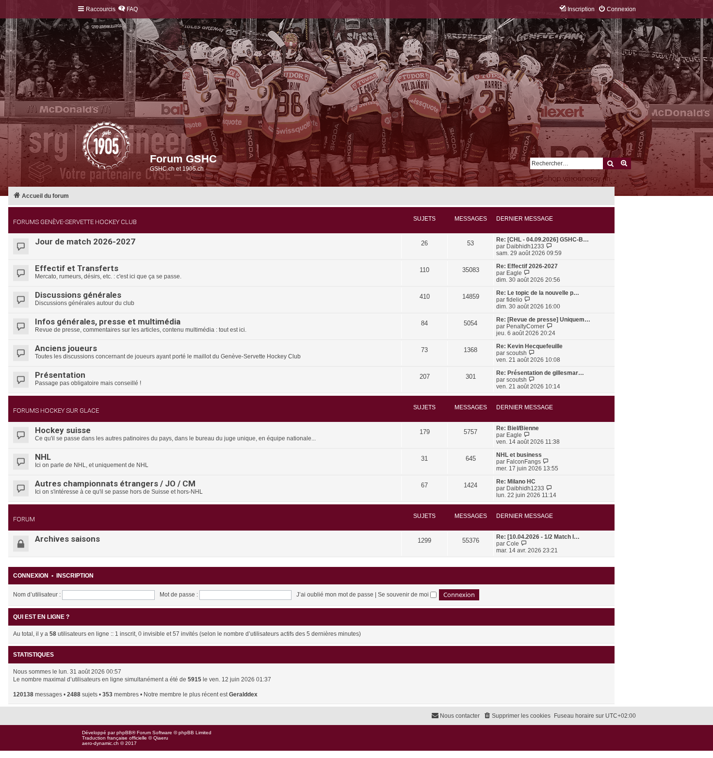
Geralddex (243, 694)
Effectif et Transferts (76, 268)
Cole (512, 543)
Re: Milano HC (515, 481)
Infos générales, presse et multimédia (107, 321)
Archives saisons (67, 539)
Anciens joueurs (66, 348)
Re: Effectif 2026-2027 (527, 266)
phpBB (124, 732)
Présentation (60, 375)
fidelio (514, 299)
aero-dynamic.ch (100, 743)
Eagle (514, 273)
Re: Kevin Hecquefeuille (529, 346)
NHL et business (519, 455)
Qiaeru (160, 738)
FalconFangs (523, 461)
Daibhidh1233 (525, 246)
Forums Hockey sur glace (56, 410)
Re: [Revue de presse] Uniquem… (543, 319)
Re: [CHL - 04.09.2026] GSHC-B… (542, 239)
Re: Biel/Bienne (517, 428)
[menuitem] (128, 9)
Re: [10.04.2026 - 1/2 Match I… (538, 536)
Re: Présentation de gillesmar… (540, 373)
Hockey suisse (63, 430)
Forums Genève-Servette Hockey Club (75, 222)
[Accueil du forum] (82, 147)
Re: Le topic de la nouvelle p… (537, 293)
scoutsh (516, 353)
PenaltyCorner (525, 326)
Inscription (75, 576)
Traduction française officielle (114, 738)
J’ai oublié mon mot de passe (334, 594)
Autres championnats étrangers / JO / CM (115, 483)
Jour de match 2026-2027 (85, 241)
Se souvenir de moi (404, 594)
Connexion (31, 576)
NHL (43, 457)
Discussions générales (78, 295)
